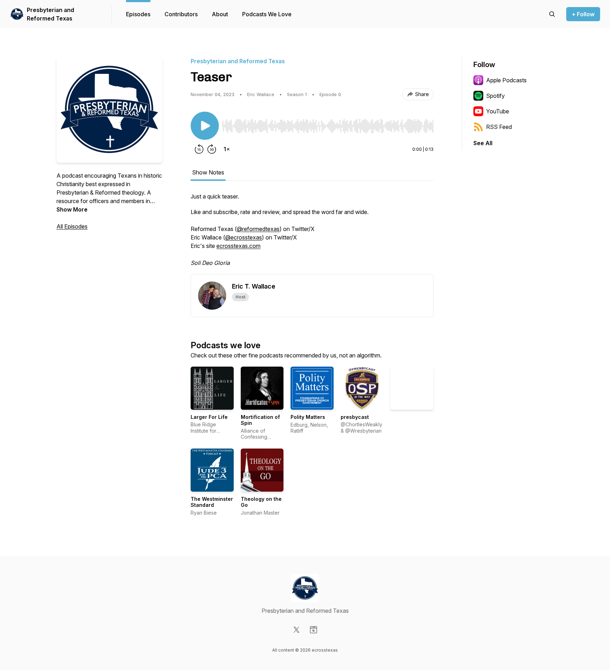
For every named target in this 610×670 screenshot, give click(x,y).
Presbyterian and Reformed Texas (50, 14)
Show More (72, 209)
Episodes (138, 14)
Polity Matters (308, 417)
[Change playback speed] (227, 149)
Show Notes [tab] (208, 172)
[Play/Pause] (205, 126)
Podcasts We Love (267, 14)
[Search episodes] (552, 14)
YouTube (497, 111)
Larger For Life (209, 417)
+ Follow (583, 14)
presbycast (355, 417)
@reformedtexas (258, 228)
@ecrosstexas (243, 237)
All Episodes (72, 226)
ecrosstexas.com (238, 245)
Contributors (181, 14)
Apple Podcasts (506, 80)
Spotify (495, 95)
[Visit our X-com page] (296, 629)
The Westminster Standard (212, 502)
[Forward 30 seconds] (212, 149)
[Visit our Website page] (313, 629)
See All (482, 143)
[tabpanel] (312, 233)
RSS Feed (499, 126)
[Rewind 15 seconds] (199, 149)
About (220, 14)
